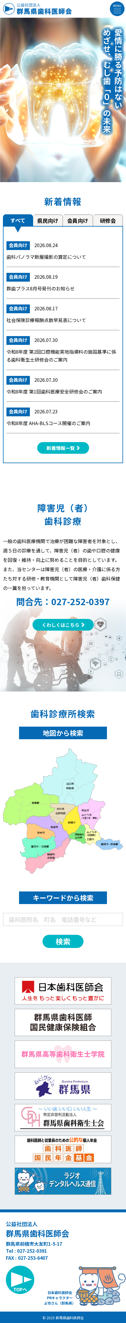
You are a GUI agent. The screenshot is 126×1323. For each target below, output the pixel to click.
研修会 (108, 220)
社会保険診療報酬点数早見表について (46, 320)
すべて (17, 220)
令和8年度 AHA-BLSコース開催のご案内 (48, 423)
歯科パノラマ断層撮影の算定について (46, 256)
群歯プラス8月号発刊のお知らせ (40, 288)
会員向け (77, 220)
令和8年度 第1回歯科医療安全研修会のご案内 (54, 391)
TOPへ (20, 1289)
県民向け (47, 220)
